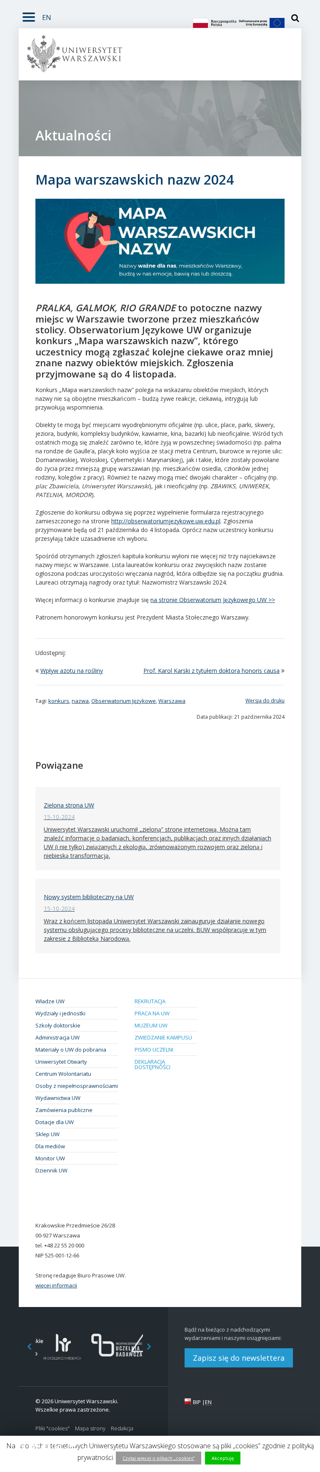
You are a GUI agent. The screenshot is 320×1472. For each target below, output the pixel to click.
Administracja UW (57, 1037)
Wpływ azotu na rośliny (71, 671)
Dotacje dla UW (54, 1122)
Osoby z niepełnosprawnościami (76, 1086)
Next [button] (153, 1347)
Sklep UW (47, 1134)
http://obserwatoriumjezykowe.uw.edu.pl (165, 521)
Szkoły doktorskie (57, 1025)
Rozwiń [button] (29, 15)
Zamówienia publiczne (63, 1110)
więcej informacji (56, 1285)
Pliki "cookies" (52, 1428)
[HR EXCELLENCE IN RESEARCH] (62, 1346)
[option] (62, 1346)
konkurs (58, 701)
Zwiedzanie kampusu (163, 1037)
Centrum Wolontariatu (63, 1073)
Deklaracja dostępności (152, 1064)
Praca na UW (152, 1013)
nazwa (80, 701)
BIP (197, 1402)
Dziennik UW (51, 1170)
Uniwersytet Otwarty (61, 1061)
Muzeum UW (151, 1025)
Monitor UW (50, 1158)
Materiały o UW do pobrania (70, 1049)
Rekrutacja (150, 1001)
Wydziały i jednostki (60, 1013)
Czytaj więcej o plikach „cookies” (158, 1458)
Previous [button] (25, 1347)
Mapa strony (90, 1428)
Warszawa (171, 701)
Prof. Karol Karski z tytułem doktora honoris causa (211, 671)
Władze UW (50, 1001)
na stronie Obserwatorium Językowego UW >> (212, 600)
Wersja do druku (265, 700)
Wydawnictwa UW (57, 1098)
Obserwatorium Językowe (123, 701)
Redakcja (122, 1428)
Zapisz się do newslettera (239, 1358)
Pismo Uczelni (154, 1049)
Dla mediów (50, 1146)
